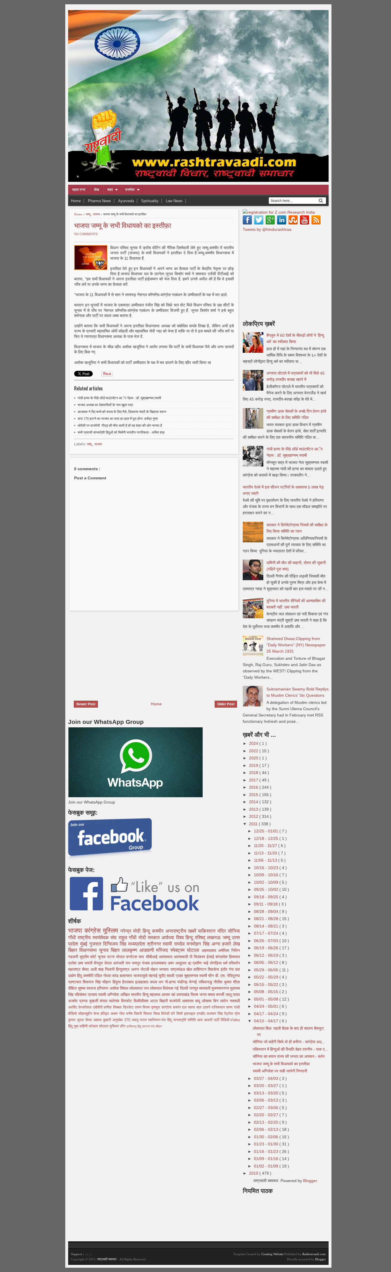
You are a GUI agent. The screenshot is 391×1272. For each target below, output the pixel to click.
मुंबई (84, 944)
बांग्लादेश (222, 956)
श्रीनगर (155, 944)
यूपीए (163, 975)
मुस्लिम (111, 930)
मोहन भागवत (160, 969)
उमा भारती (86, 963)
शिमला (148, 1014)
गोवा (122, 1014)
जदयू (136, 1020)
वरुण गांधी (233, 1007)
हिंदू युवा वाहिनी (78, 1026)
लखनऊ (214, 937)
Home (76, 201)
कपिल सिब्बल (113, 1007)
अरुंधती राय (122, 963)
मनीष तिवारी (134, 1014)
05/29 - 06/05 (266, 970)
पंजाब (146, 963)
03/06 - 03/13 (266, 1100)
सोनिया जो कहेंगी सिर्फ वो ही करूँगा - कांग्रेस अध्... (289, 1041)
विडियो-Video (230, 1020)
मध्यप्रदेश (137, 944)
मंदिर (223, 931)
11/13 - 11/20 (266, 853)
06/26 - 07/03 (266, 940)
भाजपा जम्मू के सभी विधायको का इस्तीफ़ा (122, 225)
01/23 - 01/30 (266, 1144)
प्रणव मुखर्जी (89, 1001)
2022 (254, 751)
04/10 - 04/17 (266, 1021)
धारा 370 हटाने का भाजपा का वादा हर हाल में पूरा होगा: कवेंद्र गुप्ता (118, 419)
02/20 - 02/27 (266, 1114)
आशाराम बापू (192, 1001)
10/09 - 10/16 (266, 875)
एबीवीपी (98, 1007)
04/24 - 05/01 (266, 1006)
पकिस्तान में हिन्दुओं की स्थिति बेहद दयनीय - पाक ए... (290, 1049)
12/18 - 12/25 (266, 838)
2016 (254, 787)
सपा (142, 956)
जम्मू (88, 214)
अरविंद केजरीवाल (80, 1007)
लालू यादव (233, 994)
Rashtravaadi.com (314, 1254)
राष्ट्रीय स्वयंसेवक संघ (98, 937)
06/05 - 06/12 (266, 962)
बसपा (192, 1007)
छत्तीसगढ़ (132, 1026)
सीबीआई (152, 956)
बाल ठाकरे (204, 1007)
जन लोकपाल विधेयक (159, 988)
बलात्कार (126, 975)
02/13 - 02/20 (266, 1122)
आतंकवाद (166, 956)
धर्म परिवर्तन (231, 963)
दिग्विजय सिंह (115, 944)
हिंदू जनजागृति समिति (182, 1020)
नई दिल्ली (181, 988)
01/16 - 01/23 (266, 1151)
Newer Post (85, 704)
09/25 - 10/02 (266, 889)
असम (114, 1014)
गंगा (232, 969)
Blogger (310, 1180)
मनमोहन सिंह (199, 944)
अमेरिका (224, 950)
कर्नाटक (132, 956)
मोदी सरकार (150, 937)
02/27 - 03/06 (266, 1107)
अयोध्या (168, 937)
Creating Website (272, 1254)
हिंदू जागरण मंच (146, 1026)
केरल (108, 963)
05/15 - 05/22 (266, 984)
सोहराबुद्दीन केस (89, 1014)
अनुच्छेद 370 (122, 1020)
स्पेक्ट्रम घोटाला (186, 950)
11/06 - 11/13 (266, 860)
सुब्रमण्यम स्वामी (196, 975)
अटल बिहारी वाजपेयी (166, 1001)
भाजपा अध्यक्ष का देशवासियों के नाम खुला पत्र (105, 405)
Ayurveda (126, 201)
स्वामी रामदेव (175, 944)
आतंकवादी (181, 956)
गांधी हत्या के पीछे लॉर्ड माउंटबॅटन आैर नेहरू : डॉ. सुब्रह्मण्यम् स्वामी (119, 398)
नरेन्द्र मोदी (131, 931)
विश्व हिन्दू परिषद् (191, 937)
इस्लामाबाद (159, 963)
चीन (211, 975)
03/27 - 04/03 (266, 1078)
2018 (254, 772)
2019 (254, 765)
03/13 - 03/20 (266, 1093)
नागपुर (194, 988)
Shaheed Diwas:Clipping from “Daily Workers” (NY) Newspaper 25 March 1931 (296, 644)
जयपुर (137, 963)
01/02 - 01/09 (266, 1166)
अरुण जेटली (141, 969)
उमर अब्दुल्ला (178, 963)
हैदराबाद (128, 982)
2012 (254, 816)
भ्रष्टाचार (75, 982)
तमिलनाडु (206, 982)
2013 (254, 809)
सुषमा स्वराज (87, 988)
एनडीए (202, 1014)
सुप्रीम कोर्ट (89, 956)
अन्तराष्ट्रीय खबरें (181, 931)
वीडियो (73, 1014)
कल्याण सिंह (215, 1014)
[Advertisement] (116, 652)
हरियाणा (103, 988)
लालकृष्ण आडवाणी (139, 950)
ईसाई (211, 956)
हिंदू (80, 975)
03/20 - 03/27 (266, 1085)
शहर (110, 190)
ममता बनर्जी (217, 994)
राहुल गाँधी (129, 937)
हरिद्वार (105, 1014)
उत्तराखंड (183, 994)
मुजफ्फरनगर (221, 988)
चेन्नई (193, 982)
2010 (254, 1173)
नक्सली (235, 1001)
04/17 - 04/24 (266, 1013)
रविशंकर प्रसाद (86, 994)
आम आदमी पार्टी (209, 1020)
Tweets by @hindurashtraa (267, 229)
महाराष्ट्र (75, 969)
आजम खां (168, 994)
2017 (254, 780)
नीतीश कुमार (223, 982)
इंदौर (225, 969)
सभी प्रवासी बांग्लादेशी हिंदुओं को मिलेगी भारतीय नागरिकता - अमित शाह (121, 432)
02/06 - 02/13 (266, 1129)
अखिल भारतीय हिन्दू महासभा (140, 994)
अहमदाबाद (210, 950)
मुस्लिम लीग (118, 1026)
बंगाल (104, 1001)
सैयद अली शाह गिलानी (99, 969)
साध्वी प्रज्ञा (175, 975)
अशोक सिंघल (119, 988)
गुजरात (96, 944)
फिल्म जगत (199, 994)
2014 (254, 802)
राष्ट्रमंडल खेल (182, 969)
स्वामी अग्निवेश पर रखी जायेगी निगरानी (280, 1071)
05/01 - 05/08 (266, 999)
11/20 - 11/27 (266, 845)
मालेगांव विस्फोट (121, 1001)
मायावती (205, 988)
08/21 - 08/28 (266, 918)
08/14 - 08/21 (266, 926)
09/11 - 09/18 (266, 904)
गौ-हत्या (171, 982)
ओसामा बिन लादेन (216, 1001)
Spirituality (150, 201)
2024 (254, 743)
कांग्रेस (93, 930)
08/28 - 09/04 (266, 911)
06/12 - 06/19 (266, 955)
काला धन (157, 982)
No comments (86, 234)
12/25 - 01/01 (266, 831)
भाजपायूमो (141, 975)
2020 (254, 758)
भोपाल (121, 956)
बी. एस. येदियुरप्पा (227, 975)
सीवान (158, 1026)
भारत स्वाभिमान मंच (153, 1020)
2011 (254, 824)
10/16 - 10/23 (266, 867)
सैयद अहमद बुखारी (98, 1020)
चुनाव (102, 956)
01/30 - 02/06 (266, 1137)
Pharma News (99, 201)
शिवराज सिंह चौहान (97, 982)
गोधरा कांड (111, 975)
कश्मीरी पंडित (93, 975)
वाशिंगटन (200, 969)
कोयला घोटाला (99, 1026)
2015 (254, 794)
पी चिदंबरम (197, 956)
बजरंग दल (180, 1007)
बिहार (116, 950)
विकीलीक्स (142, 1001)
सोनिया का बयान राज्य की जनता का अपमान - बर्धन (289, 1056)
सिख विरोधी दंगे (164, 1014)
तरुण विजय (143, 1007)
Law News (174, 201)
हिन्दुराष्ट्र (123, 969)
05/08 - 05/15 (266, 991)
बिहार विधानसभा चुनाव (89, 950)
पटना (111, 956)
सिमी (180, 1014)
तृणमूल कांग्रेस (162, 1007)
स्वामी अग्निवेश (109, 994)
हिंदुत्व (117, 982)
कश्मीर (158, 931)
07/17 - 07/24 (266, 933)
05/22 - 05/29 (266, 977)
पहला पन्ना (78, 190)
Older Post (225, 704)
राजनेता (130, 190)
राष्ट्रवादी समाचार (106, 1259)
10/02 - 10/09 (266, 882)
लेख (96, 190)
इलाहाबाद (142, 982)
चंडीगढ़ (183, 982)
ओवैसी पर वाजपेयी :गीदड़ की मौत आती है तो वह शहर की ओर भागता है (120, 426)
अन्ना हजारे (222, 944)
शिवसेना (214, 969)
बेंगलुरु (99, 963)
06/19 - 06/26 (266, 948)
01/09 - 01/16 (266, 1158)
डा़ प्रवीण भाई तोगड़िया (205, 963)
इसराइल (190, 1014)
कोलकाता (136, 988)
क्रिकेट (129, 1007)
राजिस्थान (219, 1007)
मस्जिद (163, 950)
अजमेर (73, 1001)
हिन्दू (147, 931)
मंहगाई (154, 975)
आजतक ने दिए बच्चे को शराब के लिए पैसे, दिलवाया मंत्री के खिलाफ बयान (122, 412)
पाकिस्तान (208, 931)
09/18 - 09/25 (266, 897)
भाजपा (96, 214)
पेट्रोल (229, 1014)
